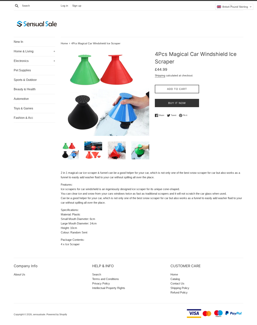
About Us (19, 274)
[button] (234, 7)
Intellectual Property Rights (108, 288)
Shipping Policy (179, 288)
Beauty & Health (25, 89)
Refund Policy (179, 292)
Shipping (160, 75)
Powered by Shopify (56, 314)
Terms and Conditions (105, 279)
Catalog (175, 279)
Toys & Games (23, 108)
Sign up (76, 5)
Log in (64, 5)
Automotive (21, 98)
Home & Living (34, 51)
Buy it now (177, 103)
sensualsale (39, 314)
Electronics (34, 60)
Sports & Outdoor (25, 79)
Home (174, 274)
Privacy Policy (101, 283)
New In (18, 41)
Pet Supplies (22, 70)
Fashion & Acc (23, 117)
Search (96, 274)
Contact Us (177, 283)
